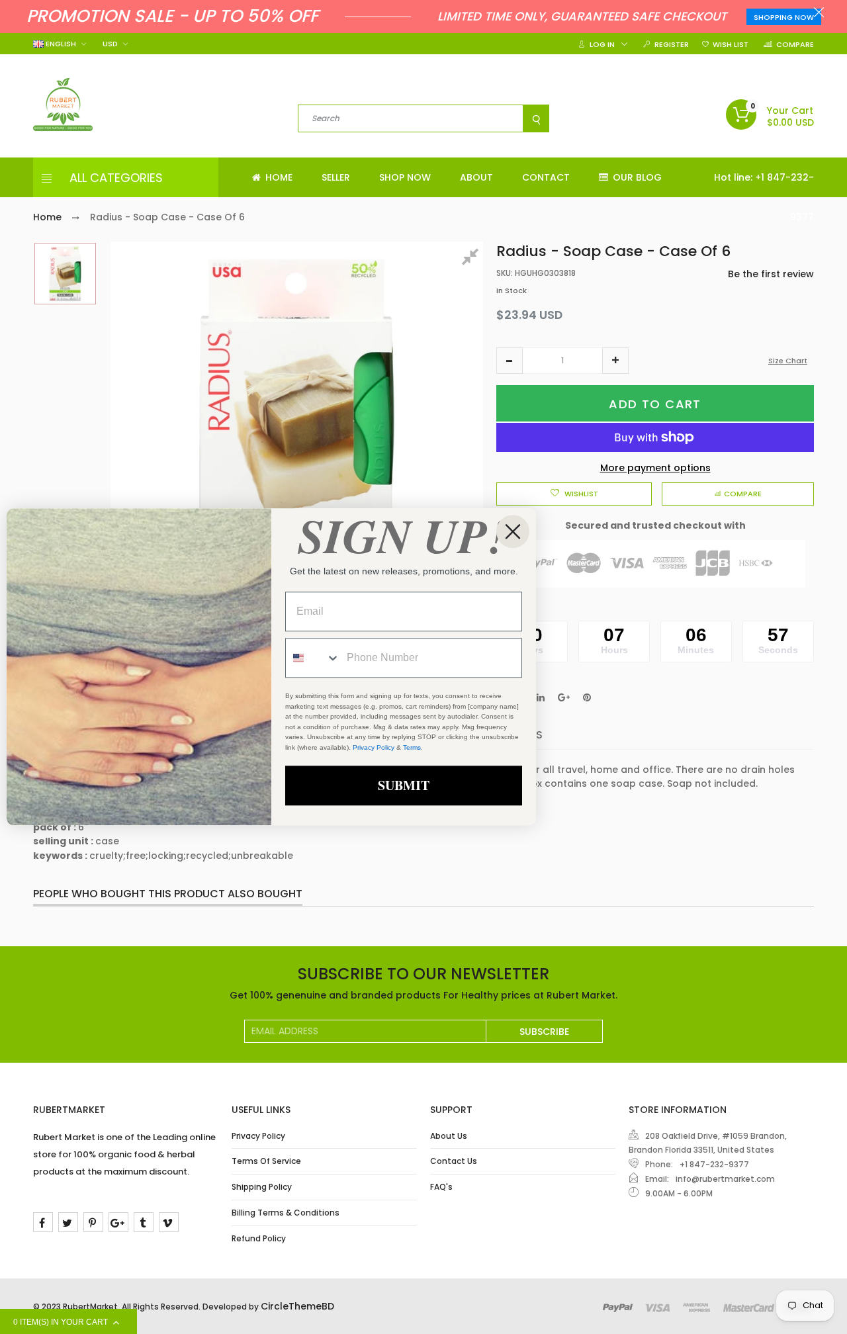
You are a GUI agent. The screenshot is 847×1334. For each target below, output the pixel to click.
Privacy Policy (258, 1135)
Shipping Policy (262, 1186)
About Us (448, 1135)
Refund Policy (259, 1238)
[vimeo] (169, 1222)
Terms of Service (266, 1161)
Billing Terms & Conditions (285, 1212)
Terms (412, 747)
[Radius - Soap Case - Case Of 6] (65, 273)
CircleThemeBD (297, 1306)
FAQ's (441, 1186)
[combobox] (313, 658)
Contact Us (453, 1161)
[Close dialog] (512, 531)
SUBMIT (403, 785)
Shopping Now (784, 17)
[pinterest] (93, 1222)
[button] (509, 360)
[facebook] (43, 1222)
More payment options (655, 467)
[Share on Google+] (564, 697)
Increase (615, 360)
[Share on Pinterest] (587, 697)
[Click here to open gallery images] (472, 258)
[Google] (118, 1222)
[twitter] (68, 1222)
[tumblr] (144, 1222)
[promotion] (819, 14)
